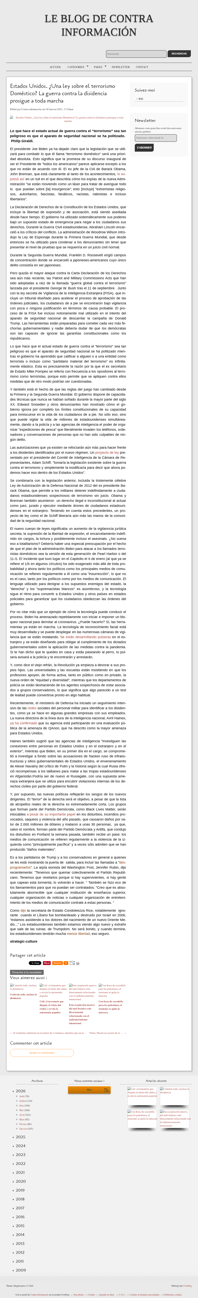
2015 (20, 1225)
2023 (21, 1154)
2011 (20, 1261)
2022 (21, 1163)
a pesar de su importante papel (51, 814)
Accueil (55, 67)
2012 (20, 1252)
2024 (21, 1145)
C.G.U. (122, 1294)
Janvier (23, 1128)
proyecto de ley (107, 452)
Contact (142, 67)
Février (23, 1124)
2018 (20, 1199)
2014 (20, 1234)
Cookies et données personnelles (145, 1294)
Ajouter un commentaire (42, 1053)
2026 (21, 1091)
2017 (20, 1208)
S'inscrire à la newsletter (27, 972)
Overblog (187, 1285)
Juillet (22, 1101)
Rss (89, 1089)
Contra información (39, 1294)
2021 (20, 1172)
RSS (141, 98)
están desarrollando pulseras (88, 637)
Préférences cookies (173, 1294)
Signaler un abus (107, 1294)
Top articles (78, 1294)
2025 (21, 1137)
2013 (20, 1243)
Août (21, 1096)
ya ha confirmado (23, 723)
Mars (22, 1119)
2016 (20, 1217)
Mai (21, 1110)
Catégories (74, 67)
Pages (96, 67)
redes (32, 708)
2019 (20, 1190)
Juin (21, 1105)
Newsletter (121, 67)
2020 (21, 1181)
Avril (22, 1114)
